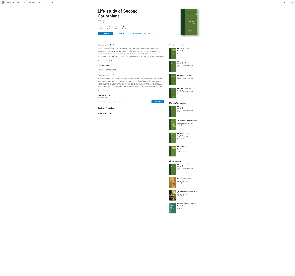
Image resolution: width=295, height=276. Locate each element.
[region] (128, 27)
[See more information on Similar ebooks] (183, 161)
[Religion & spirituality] (111, 69)
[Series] (101, 69)
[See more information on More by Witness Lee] (188, 103)
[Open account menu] (292, 2)
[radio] (99, 102)
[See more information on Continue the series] (187, 45)
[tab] (19, 2)
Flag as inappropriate (105, 113)
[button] (117, 28)
